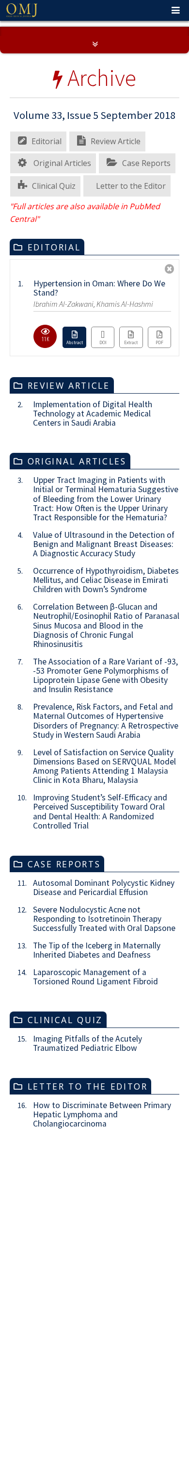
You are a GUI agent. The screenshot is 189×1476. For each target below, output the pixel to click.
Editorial (47, 285)
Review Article (116, 285)
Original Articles (61, 306)
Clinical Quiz (54, 329)
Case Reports (146, 306)
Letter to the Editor (131, 329)
